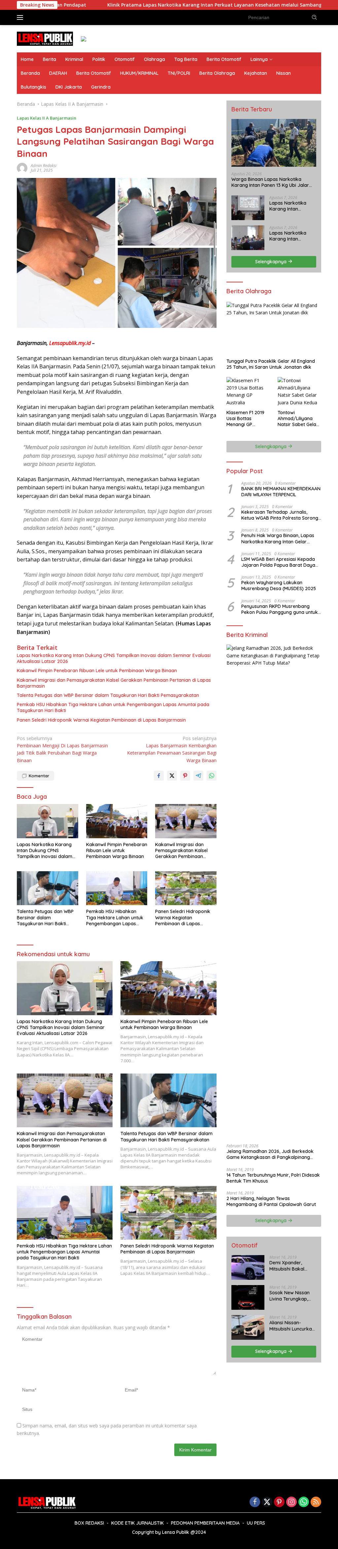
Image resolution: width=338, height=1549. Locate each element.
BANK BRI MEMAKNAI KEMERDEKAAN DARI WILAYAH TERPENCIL (281, 492)
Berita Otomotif (224, 59)
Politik (98, 59)
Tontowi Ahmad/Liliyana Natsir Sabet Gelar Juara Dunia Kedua (299, 419)
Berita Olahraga (217, 73)
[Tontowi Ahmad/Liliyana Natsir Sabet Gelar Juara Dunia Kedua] (299, 392)
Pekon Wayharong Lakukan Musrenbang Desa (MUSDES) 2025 (278, 585)
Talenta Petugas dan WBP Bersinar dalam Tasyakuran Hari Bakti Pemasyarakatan (108, 695)
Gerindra (101, 87)
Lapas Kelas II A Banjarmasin (46, 118)
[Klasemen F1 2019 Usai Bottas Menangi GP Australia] (248, 392)
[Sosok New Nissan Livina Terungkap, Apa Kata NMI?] (247, 1297)
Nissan (283, 73)
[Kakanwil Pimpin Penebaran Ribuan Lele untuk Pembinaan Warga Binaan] (117, 821)
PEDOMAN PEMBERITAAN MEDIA (205, 1523)
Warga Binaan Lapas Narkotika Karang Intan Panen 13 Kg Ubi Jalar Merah (270, 182)
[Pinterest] (279, 1502)
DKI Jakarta (68, 87)
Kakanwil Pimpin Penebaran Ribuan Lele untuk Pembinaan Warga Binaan (97, 671)
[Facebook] (255, 1502)
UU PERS (256, 1523)
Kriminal (74, 59)
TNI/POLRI (179, 73)
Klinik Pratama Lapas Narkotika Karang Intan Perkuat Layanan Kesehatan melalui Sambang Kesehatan (171, 5)
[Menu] (21, 17)
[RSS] (316, 1502)
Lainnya (259, 59)
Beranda (30, 73)
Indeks (40, 17)
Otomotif (125, 59)
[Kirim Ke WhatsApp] (212, 776)
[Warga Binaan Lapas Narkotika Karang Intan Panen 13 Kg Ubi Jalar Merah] (273, 143)
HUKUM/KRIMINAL (139, 73)
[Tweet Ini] (172, 776)
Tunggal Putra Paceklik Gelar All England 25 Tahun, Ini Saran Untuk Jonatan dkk (270, 364)
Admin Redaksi (43, 165)
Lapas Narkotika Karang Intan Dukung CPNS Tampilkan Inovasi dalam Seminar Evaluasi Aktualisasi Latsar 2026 (114, 658)
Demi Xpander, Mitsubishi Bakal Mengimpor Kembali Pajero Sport (291, 1266)
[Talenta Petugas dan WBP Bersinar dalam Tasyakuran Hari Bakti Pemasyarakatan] (47, 888)
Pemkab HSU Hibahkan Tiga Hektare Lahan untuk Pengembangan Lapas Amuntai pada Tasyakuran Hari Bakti (113, 707)
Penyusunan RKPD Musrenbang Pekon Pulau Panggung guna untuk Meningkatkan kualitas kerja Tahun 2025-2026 (280, 609)
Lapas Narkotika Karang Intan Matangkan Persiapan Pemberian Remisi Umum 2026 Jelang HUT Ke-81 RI (290, 236)
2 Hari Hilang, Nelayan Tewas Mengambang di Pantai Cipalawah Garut (271, 1201)
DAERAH (58, 73)
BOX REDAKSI (89, 1523)
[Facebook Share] (159, 776)
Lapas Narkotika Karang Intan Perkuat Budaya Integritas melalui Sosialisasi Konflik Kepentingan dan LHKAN (288, 206)
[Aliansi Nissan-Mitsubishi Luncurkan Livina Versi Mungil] (247, 1327)
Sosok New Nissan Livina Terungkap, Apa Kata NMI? (289, 1296)
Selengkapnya (271, 262)
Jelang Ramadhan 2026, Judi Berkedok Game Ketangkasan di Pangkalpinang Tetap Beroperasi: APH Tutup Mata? (270, 1154)
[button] (314, 17)
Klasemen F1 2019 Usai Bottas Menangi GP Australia (245, 419)
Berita (49, 59)
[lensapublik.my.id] (45, 38)
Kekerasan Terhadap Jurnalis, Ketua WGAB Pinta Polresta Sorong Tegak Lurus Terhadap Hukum (279, 515)
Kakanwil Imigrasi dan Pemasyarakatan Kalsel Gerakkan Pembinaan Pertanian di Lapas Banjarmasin (114, 683)
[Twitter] (267, 1502)
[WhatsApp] (303, 1502)
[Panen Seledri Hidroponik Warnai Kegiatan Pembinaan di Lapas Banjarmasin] (186, 888)
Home (27, 59)
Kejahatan (255, 73)
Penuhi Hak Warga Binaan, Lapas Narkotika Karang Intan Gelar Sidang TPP (277, 538)
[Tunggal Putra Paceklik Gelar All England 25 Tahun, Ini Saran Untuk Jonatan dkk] (273, 328)
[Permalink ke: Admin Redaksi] (22, 167)
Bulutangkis (33, 87)
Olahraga (154, 59)
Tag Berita (185, 59)
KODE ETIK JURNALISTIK (137, 1523)
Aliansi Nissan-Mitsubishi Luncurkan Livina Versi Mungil (292, 1326)
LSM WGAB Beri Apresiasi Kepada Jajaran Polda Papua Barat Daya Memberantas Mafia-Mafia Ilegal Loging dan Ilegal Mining (278, 562)
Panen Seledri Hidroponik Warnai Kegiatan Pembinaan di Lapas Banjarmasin (101, 720)
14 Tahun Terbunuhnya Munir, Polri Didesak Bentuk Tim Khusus (273, 1178)
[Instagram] (291, 1502)
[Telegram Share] (198, 776)
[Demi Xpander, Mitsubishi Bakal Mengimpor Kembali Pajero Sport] (247, 1267)
